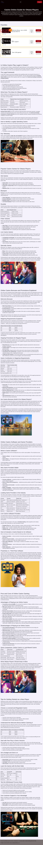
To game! (38, 30)
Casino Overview (38, 32)
